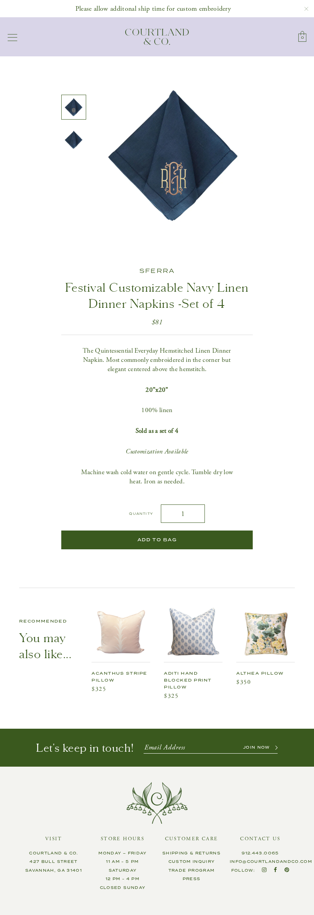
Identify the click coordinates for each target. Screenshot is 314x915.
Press (192, 879)
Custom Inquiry (191, 861)
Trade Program (191, 870)
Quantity (141, 513)
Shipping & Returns (191, 853)
